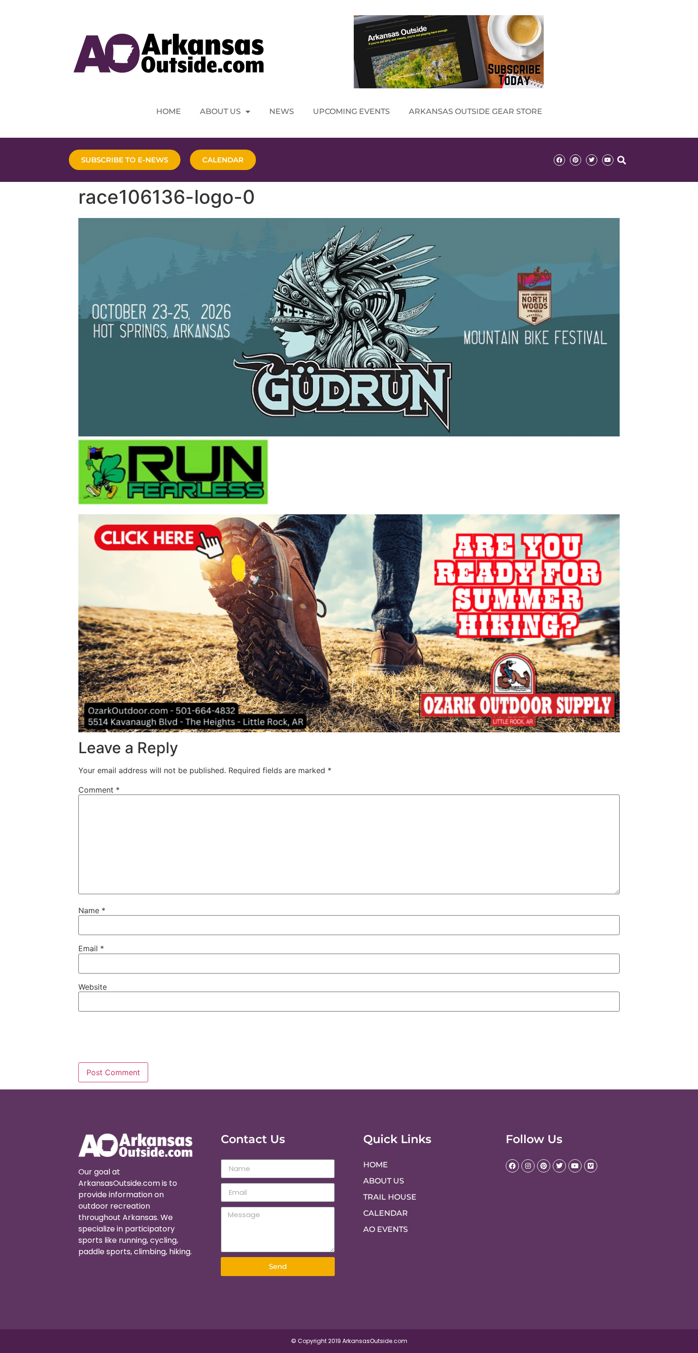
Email (91, 948)
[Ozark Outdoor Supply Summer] (349, 729)
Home (168, 111)
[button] (621, 160)
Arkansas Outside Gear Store (475, 111)
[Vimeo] (590, 1166)
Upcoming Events (351, 111)
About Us (220, 111)
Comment (99, 790)
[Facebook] (559, 160)
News (281, 111)
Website (92, 987)
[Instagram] (528, 1166)
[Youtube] (607, 160)
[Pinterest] (575, 160)
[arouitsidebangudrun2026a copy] (349, 433)
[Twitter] (591, 160)
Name (91, 910)
